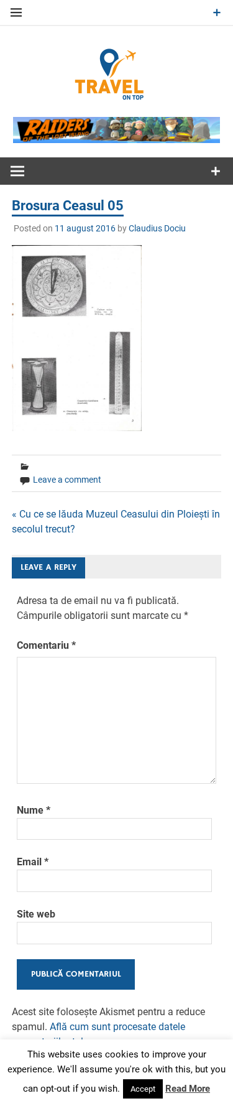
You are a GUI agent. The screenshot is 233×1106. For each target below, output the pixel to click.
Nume (33, 810)
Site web (36, 914)
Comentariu (46, 645)
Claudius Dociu (157, 228)
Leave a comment (67, 480)
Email (32, 862)
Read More (187, 1088)
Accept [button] (142, 1089)
